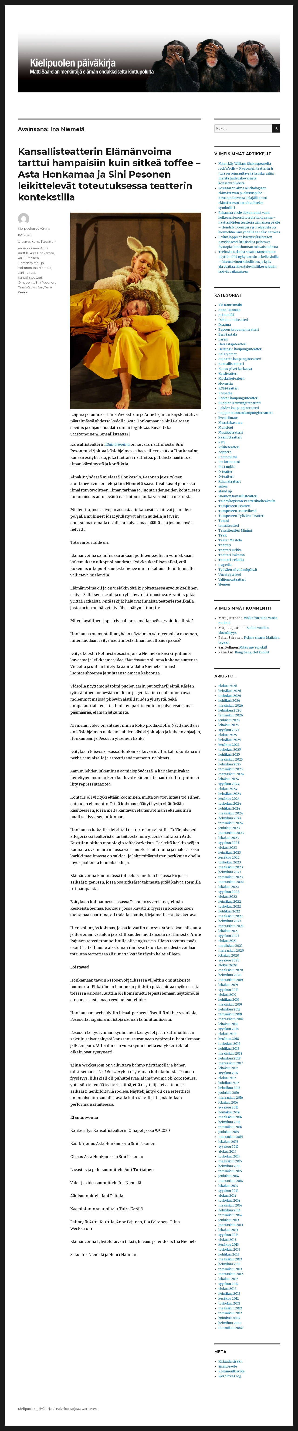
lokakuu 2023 (228, 838)
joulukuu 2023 (229, 828)
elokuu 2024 (227, 789)
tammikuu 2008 (230, 1328)
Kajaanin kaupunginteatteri (239, 359)
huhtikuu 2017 (228, 1083)
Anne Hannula (229, 310)
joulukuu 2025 (229, 720)
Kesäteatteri (227, 374)
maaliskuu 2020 (230, 970)
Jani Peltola (26, 272)
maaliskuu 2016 (230, 1117)
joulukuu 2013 (228, 1220)
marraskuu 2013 (230, 1225)
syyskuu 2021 (228, 936)
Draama (24, 241)
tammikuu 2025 (230, 769)
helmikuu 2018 (229, 1058)
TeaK (222, 535)
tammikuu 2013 (230, 1269)
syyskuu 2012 (228, 1284)
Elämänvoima (117, 444)
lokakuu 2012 (228, 1279)
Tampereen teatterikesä (237, 511)
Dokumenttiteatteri (233, 320)
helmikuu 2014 (229, 1210)
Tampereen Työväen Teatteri (241, 516)
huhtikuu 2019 (228, 1000)
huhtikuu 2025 (229, 755)
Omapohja (26, 282)
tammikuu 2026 (230, 715)
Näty (221, 442)
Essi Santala (227, 335)
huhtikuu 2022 (229, 911)
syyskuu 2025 (228, 730)
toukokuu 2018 (229, 1044)
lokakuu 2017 (228, 1068)
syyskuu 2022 (228, 892)
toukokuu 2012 (229, 1303)
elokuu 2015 (227, 1152)
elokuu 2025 (227, 735)
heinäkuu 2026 (229, 691)
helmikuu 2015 (229, 1166)
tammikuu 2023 (230, 877)
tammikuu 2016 (230, 1127)
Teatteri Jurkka (230, 550)
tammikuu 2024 (230, 823)
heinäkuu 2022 (229, 902)
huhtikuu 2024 (229, 808)
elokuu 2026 (227, 686)
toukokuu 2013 (229, 1250)
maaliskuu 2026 (230, 706)
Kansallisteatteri (43, 241)
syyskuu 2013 (228, 1235)
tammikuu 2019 (230, 1014)
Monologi (225, 428)
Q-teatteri (226, 477)
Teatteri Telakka (231, 560)
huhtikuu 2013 (228, 1254)
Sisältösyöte (227, 1366)
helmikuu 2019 (229, 1009)
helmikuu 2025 (229, 764)
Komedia (225, 393)
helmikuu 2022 (229, 921)
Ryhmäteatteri (229, 482)
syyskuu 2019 (228, 990)
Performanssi (229, 462)
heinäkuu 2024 (229, 794)
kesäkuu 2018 (228, 1039)
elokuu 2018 (227, 1034)
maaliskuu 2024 (230, 813)
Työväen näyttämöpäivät (237, 570)
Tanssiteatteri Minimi (235, 531)
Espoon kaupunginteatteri (238, 330)
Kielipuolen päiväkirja (34, 228)
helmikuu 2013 (229, 1264)
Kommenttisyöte (231, 1371)
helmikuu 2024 (229, 818)
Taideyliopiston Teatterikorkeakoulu (246, 501)
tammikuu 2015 (230, 1171)
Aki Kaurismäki (230, 305)
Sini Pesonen (45, 282)
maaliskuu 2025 (230, 759)
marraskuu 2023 (231, 833)
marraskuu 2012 (230, 1274)
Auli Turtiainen (28, 258)
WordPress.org (229, 1376)
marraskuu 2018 (230, 1019)
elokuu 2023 (227, 848)
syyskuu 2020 (229, 960)
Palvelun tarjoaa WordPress (77, 1409)
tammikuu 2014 (230, 1215)
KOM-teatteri (228, 388)
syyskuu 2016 (228, 1107)
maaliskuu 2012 (230, 1308)
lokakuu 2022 (228, 887)
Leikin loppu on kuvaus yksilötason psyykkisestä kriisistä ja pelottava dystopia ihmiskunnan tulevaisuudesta (248, 242)
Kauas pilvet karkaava (235, 369)
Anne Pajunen (28, 248)
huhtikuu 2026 (229, 701)
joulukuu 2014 (228, 1176)
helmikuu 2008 (229, 1323)
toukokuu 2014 (229, 1201)
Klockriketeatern (231, 379)
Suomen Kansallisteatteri (237, 496)
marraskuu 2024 (231, 774)
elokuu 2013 (227, 1240)
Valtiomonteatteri (232, 580)
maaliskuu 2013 (230, 1259)
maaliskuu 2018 (230, 1054)
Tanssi (223, 521)
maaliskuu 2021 (230, 946)
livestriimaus (228, 418)
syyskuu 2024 (229, 784)
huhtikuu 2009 (229, 1318)
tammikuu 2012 (230, 1313)
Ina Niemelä (42, 268)
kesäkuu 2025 (228, 745)
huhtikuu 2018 (228, 1049)
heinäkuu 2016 (229, 1112)
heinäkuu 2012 (229, 1294)
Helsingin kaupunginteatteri (240, 349)
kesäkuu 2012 (228, 1299)
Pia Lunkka (227, 467)
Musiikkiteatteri (230, 433)
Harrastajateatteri (232, 344)
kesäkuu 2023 (229, 857)
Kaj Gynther (227, 354)
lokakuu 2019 (228, 985)
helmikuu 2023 (229, 872)
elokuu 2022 (227, 897)
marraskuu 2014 (230, 1181)
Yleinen (224, 584)
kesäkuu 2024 (229, 799)
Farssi (223, 339)
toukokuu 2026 (229, 696)
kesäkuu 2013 (228, 1245)
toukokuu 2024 (229, 804)
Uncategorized (229, 575)
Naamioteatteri (230, 437)
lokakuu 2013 (228, 1230)
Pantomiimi (227, 457)
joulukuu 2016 (228, 1093)
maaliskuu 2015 (230, 1161)
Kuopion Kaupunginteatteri (239, 403)
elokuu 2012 (227, 1289)
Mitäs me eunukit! (253, 647)
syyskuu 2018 (228, 1029)
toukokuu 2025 (229, 750)
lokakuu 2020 (228, 956)
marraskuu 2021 (230, 926)
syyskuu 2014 (228, 1191)
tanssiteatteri (228, 526)
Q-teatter (225, 472)
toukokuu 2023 (229, 862)
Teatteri (224, 545)
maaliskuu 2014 (230, 1205)
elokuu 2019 (227, 995)
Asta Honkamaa (42, 253)
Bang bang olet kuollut (252, 652)
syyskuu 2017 (228, 1073)
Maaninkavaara (230, 423)
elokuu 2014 (227, 1196)
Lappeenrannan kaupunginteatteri (245, 413)
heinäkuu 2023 (229, 853)
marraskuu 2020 (231, 951)
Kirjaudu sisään (230, 1362)
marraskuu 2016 (230, 1098)
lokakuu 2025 (228, 725)
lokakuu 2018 (228, 1024)
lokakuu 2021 (228, 931)
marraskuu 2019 (230, 980)
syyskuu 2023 (228, 843)
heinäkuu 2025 (229, 740)
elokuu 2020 (227, 965)
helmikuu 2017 (229, 1088)
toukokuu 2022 (229, 906)
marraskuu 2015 (230, 1137)
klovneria (225, 384)
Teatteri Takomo (231, 555)
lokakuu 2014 (228, 1186)
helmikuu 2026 (229, 710)
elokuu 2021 (227, 941)
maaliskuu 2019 (230, 1005)
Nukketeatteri (228, 447)
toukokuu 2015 (229, 1156)
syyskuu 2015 (228, 1147)
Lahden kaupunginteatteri (238, 408)
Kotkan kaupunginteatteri (238, 398)
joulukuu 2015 (228, 1132)
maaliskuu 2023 (230, 867)
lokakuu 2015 (228, 1142)
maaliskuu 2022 (230, 916)
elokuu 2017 (227, 1078)
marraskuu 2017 (230, 1063)
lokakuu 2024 (228, 779)
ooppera (224, 452)
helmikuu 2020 (229, 975)
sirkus (223, 486)
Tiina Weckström (30, 287)
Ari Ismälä (226, 315)
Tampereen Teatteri (234, 506)
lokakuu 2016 (228, 1103)
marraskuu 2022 (231, 882)
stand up (225, 491)
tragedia (225, 565)
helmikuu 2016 (229, 1122)
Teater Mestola (230, 540)
